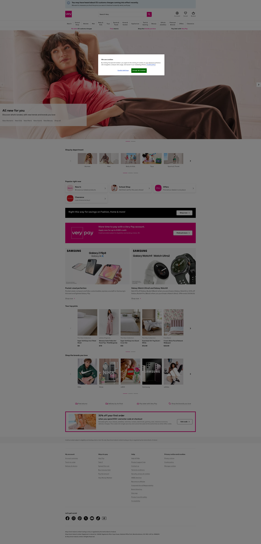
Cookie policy (151, 65)
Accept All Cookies (139, 70)
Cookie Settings (123, 70)
